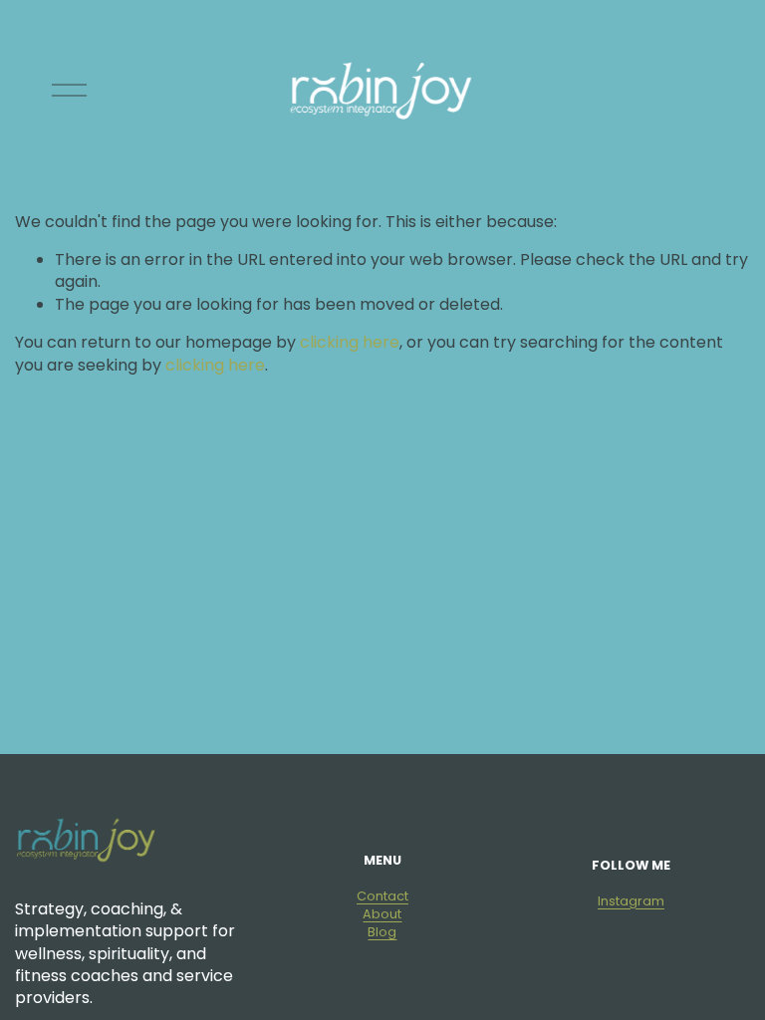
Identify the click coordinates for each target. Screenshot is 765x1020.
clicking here (349, 342)
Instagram (631, 900)
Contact (382, 896)
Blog (382, 931)
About (382, 913)
